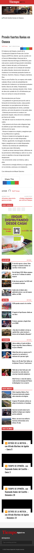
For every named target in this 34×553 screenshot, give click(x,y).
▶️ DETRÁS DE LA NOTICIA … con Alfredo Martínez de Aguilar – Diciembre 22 (17, 514)
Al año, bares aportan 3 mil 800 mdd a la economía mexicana (22, 282)
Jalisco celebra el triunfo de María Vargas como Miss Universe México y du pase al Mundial (22, 345)
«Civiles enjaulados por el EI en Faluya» (25, 199)
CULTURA (5, 300)
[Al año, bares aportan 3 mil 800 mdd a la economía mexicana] (6, 283)
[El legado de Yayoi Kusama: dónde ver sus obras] (6, 314)
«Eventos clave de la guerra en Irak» (8, 199)
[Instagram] (19, 209)
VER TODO (29, 260)
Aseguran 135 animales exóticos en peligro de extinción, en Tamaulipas (21, 402)
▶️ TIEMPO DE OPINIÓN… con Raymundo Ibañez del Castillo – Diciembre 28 (17, 491)
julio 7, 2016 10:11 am (14, 46)
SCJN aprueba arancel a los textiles (21, 303)
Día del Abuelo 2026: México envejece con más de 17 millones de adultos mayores (22, 274)
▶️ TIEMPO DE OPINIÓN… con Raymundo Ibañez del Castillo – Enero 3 (17, 469)
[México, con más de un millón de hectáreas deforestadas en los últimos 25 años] (6, 421)
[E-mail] (30, 48)
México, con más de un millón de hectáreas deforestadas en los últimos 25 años (21, 421)
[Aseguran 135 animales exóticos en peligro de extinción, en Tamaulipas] (6, 403)
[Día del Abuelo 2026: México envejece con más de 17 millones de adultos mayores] (6, 274)
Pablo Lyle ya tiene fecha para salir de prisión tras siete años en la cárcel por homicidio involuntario (21, 372)
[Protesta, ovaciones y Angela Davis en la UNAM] (6, 323)
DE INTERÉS (5, 260)
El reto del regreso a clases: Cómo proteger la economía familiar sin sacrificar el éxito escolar (21, 265)
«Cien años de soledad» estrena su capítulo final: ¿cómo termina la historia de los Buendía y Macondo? (21, 332)
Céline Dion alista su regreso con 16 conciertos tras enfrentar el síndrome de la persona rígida (21, 354)
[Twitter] (24, 48)
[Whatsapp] (27, 48)
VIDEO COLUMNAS (7, 429)
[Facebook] (21, 48)
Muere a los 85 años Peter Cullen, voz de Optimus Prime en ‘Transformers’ (22, 362)
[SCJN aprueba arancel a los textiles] (6, 305)
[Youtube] (23, 209)
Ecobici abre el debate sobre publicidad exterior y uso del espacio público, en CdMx (22, 292)
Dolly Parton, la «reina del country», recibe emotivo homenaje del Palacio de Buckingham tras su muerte (22, 381)
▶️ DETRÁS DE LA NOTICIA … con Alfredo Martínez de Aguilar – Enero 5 (17, 446)
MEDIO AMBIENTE (7, 389)
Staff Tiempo (5, 46)
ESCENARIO (5, 340)
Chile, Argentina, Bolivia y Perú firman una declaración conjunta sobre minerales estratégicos (20, 394)
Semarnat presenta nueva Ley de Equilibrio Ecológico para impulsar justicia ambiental (21, 412)
